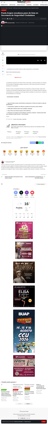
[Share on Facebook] (2, 57)
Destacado (4, 10)
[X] (21, 194)
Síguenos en (17, 77)
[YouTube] (22, 418)
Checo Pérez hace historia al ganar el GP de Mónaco (19, 110)
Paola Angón (19, 119)
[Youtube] (32, 194)
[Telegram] (27, 418)
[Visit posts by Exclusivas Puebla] (3, 22)
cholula (14, 119)
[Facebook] (15, 194)
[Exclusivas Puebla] (24, 2)
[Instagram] (26, 194)
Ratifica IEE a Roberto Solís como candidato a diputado (20, 108)
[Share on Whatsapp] (2, 63)
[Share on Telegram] (42, 143)
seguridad (24, 119)
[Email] (7, 19)
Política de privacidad (18, 421)
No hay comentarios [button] (41, 184)
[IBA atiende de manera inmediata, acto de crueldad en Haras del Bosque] (18, 387)
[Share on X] (2, 60)
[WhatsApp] (29, 418)
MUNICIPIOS (4, 389)
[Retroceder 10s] (38, 60)
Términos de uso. (27, 421)
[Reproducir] (41, 60)
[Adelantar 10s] (44, 60)
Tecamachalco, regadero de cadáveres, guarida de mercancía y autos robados (25, 106)
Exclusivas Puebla (11, 22)
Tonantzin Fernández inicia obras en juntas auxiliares (29, 393)
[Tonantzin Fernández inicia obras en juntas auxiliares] (30, 387)
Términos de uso (20, 136)
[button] (43, 422)
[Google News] (24, 418)
